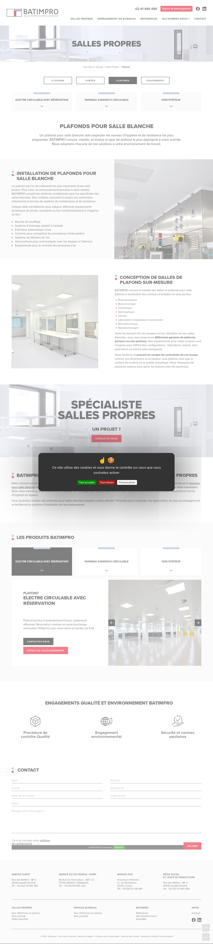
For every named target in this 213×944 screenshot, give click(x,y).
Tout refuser (107, 482)
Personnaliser (127, 482)
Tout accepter (87, 482)
